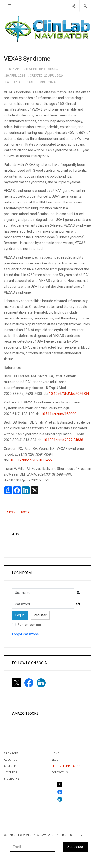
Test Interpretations (66, 766)
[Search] (85, 6)
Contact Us (59, 772)
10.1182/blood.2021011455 (30, 460)
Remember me (29, 624)
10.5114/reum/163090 (58, 414)
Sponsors (11, 754)
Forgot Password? (26, 634)
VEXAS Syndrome (27, 58)
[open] (9, 6)
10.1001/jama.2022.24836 (63, 439)
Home (55, 754)
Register (40, 615)
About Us (10, 760)
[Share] (73, 6)
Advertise (11, 766)
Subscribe (75, 846)
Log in (19, 615)
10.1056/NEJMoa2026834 (69, 393)
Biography (11, 779)
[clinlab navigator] (47, 29)
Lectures (10, 772)
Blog (54, 760)
